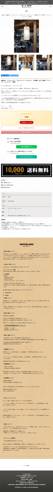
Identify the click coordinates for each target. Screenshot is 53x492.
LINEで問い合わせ (5, 187)
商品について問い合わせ (7, 185)
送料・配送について (6, 182)
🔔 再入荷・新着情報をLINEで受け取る (27, 128)
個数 (10, 106)
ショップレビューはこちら (26, 156)
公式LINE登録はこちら (26, 146)
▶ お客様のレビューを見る (26, 122)
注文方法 (3, 180)
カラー (2, 106)
